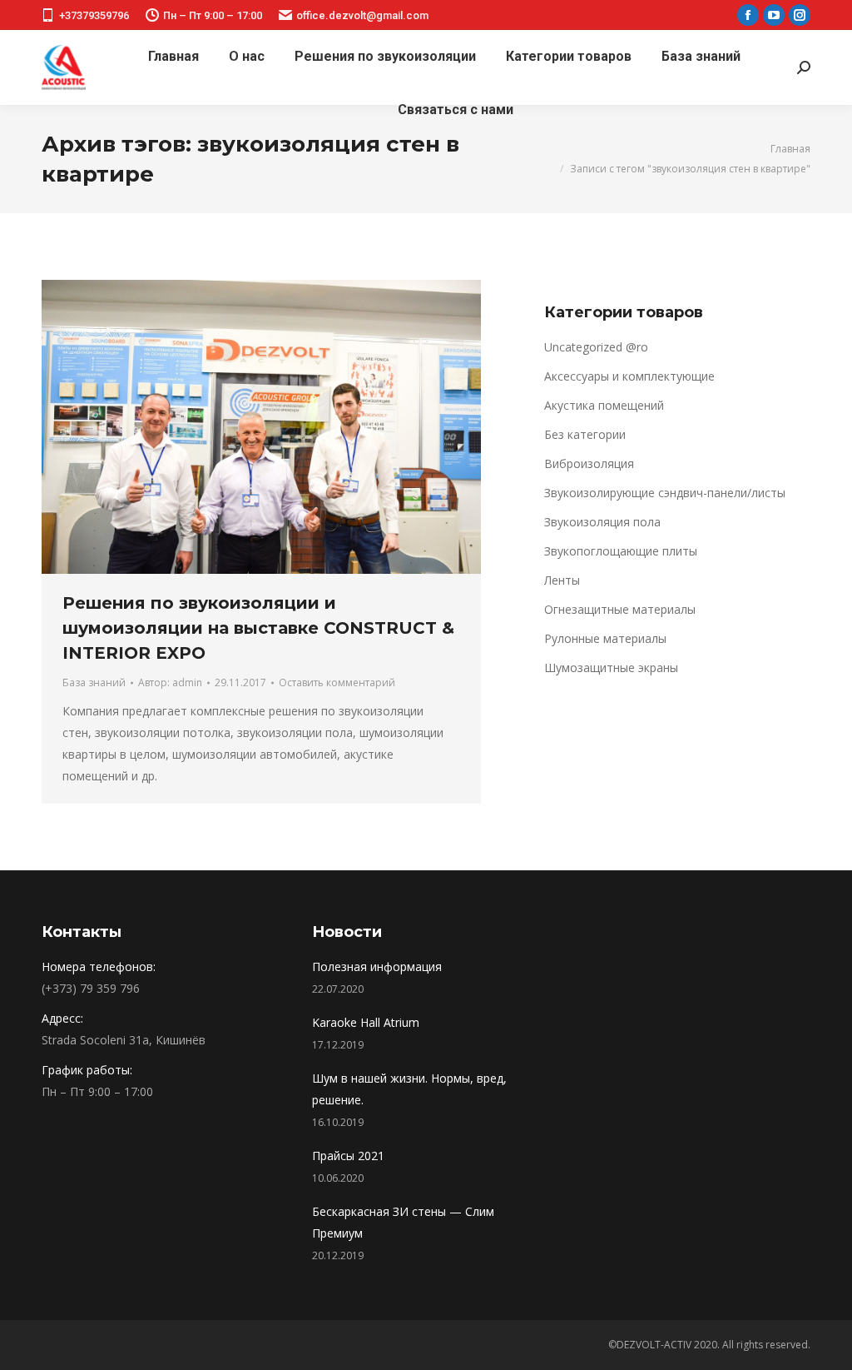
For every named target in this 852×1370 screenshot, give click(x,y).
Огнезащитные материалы (620, 609)
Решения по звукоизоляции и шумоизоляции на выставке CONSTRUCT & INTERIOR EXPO (258, 628)
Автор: (170, 682)
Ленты (562, 580)
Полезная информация (377, 966)
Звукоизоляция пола (602, 522)
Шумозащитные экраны (611, 667)
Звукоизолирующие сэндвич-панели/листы (664, 493)
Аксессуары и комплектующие (629, 376)
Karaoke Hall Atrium (365, 1022)
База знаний (94, 682)
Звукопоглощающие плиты (620, 551)
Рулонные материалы (605, 638)
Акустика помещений (604, 405)
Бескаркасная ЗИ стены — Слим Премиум (403, 1222)
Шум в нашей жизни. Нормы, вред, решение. (409, 1089)
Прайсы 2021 (348, 1155)
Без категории (585, 434)
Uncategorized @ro (596, 347)
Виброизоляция (589, 463)
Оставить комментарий (337, 682)
